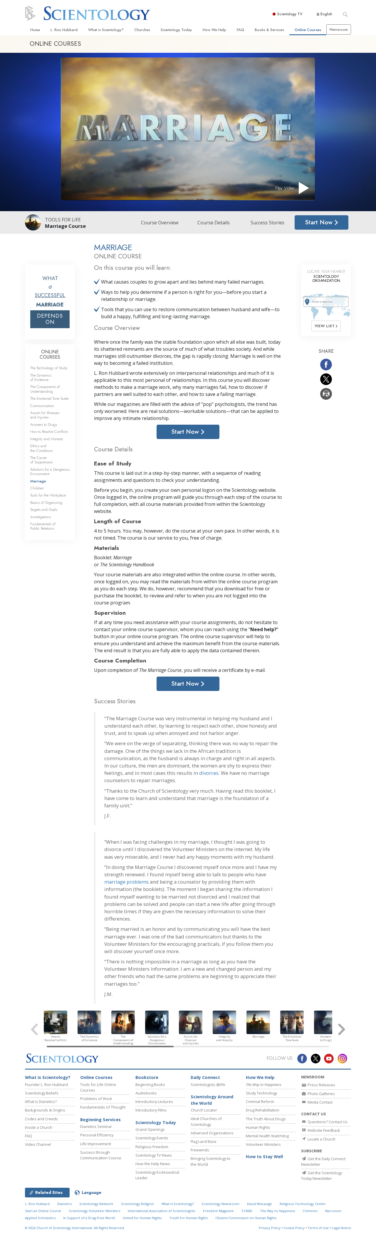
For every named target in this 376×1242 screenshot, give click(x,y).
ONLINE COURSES (50, 354)
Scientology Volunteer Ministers (94, 1211)
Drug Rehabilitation (262, 1110)
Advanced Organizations (212, 1133)
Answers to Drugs (43, 424)
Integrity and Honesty (46, 439)
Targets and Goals (43, 509)
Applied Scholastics (40, 1218)
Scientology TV (290, 14)
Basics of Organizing (46, 502)
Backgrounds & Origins (45, 1110)
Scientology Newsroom (220, 1204)
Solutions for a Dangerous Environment (50, 472)
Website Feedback (323, 1130)
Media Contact (320, 1102)
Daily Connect (205, 1077)
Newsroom (339, 29)
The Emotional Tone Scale (49, 398)
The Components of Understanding (45, 389)
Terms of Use (318, 1228)
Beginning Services (100, 1119)
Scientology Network (96, 1204)
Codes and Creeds (41, 1118)
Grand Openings (150, 1129)
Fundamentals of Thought (102, 1107)
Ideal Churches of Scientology (206, 1121)
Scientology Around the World (212, 1100)
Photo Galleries (321, 1093)
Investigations (40, 517)
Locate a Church (321, 1139)
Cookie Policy (294, 1228)
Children (37, 488)
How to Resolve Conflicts (49, 431)
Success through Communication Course (100, 1155)
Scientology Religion (137, 1204)
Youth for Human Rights (188, 1218)
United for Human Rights (142, 1218)
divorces (209, 773)
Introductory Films (151, 1110)
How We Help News (152, 1163)
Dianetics (64, 1204)
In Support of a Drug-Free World (89, 1218)
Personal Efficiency (96, 1135)
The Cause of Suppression (41, 460)
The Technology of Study (49, 368)
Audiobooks (146, 1093)
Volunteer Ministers (263, 1144)
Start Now (319, 222)
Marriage (38, 481)
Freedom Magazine (218, 1211)
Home (35, 30)
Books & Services (269, 30)
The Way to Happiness (277, 1211)
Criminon (310, 1211)
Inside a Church (38, 1127)
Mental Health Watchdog (267, 1135)
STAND (246, 1211)
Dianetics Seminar (96, 1126)
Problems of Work (96, 1098)
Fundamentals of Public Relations (43, 526)
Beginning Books (150, 1084)
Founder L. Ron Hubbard (46, 1084)
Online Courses (308, 30)
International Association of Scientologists (161, 1211)
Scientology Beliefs (41, 1093)
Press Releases (321, 1084)
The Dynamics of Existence (40, 377)
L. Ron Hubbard (64, 30)
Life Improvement (95, 1143)
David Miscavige (259, 1204)
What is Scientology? (106, 30)
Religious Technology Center (303, 1204)
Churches (142, 30)
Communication (42, 406)
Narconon (333, 1211)
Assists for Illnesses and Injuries (44, 415)
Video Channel (38, 1144)
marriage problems (126, 881)
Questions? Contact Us (327, 1121)
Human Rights (258, 1127)
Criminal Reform (260, 1101)
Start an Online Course (43, 1211)
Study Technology (261, 1093)
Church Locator (204, 1110)
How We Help (214, 30)
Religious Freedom (151, 1146)
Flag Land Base (203, 1141)
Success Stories (267, 222)
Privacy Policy (270, 1228)
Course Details (213, 222)
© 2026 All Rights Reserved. (75, 1228)
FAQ (240, 30)
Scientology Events (151, 1138)
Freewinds (200, 1150)
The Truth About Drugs (266, 1118)
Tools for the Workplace (48, 495)
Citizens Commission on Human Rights (245, 1218)
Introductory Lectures (154, 1101)
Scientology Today (176, 30)
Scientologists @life (208, 1084)
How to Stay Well (264, 1156)
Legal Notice (341, 1228)
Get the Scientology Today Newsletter (321, 1175)
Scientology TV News (153, 1155)
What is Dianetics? (41, 1101)
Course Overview (159, 222)
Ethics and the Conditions (41, 448)
